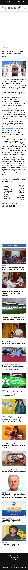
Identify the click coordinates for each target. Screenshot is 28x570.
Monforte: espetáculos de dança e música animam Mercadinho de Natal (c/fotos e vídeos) (13, 367)
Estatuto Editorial (14, 555)
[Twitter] (12, 8)
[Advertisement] (14, 26)
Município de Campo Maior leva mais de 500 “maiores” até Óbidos (13, 342)
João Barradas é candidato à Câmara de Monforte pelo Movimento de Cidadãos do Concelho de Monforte (14, 495)
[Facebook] (9, 8)
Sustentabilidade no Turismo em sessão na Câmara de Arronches (13, 268)
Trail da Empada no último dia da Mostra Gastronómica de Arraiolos (14, 470)
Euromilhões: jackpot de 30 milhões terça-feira (11, 521)
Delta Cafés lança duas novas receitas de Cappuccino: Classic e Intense (13, 445)
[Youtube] (15, 8)
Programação (14, 557)
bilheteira (8, 129)
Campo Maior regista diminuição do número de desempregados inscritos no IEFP (14, 393)
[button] (19, 8)
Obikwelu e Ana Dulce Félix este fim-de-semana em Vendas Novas (13, 318)
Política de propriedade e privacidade (14, 561)
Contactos (14, 559)
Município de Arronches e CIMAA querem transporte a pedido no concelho (13, 293)
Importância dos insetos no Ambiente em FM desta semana (13, 545)
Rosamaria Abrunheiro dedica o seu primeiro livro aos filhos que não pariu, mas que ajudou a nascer (14, 419)
